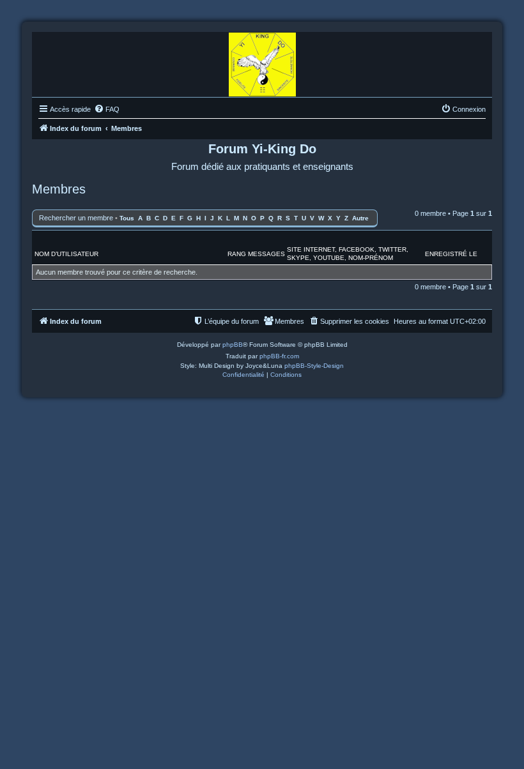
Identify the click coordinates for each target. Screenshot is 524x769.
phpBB (232, 344)
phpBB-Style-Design (314, 365)
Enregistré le (451, 253)
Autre (360, 218)
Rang (236, 253)
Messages (266, 253)
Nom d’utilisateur (66, 253)
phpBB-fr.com (279, 356)
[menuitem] (106, 109)
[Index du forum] (262, 61)
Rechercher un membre (76, 218)
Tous (126, 218)
